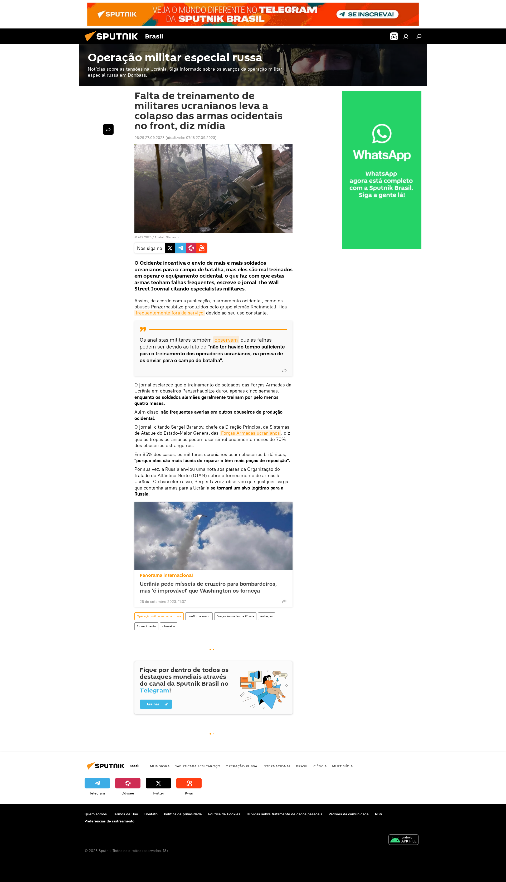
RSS (378, 814)
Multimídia (342, 766)
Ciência (320, 766)
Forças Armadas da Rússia (235, 616)
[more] (284, 370)
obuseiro (168, 626)
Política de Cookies (224, 814)
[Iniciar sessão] (406, 36)
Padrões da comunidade (349, 814)
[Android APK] (403, 840)
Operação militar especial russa (159, 616)
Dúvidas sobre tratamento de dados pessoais (284, 814)
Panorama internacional (166, 575)
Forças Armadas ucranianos (250, 433)
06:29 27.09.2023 (149, 137)
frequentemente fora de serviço (169, 313)
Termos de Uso (125, 814)
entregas (266, 616)
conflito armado (199, 616)
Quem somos (96, 814)
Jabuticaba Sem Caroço (197, 766)
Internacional (276, 766)
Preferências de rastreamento (109, 821)
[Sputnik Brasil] (113, 43)
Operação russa (241, 766)
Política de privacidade (183, 814)
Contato (151, 814)
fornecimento (146, 626)
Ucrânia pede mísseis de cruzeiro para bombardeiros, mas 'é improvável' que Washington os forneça (208, 587)
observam (226, 339)
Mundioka (160, 766)
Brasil (302, 766)
